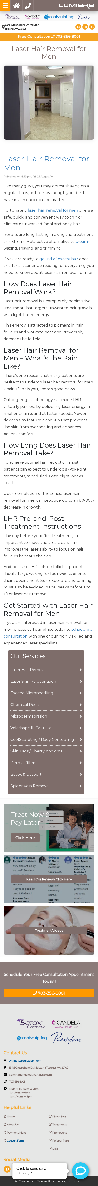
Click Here (25, 838)
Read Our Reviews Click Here (49, 879)
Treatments (59, 1124)
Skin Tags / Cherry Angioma (36, 751)
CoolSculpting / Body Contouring (42, 739)
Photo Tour (59, 1116)
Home (10, 1116)
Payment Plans (16, 1132)
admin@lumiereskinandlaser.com (30, 1074)
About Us (12, 1124)
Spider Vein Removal (30, 786)
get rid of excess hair (58, 259)
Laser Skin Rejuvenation (33, 681)
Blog (55, 1148)
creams (82, 241)
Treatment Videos (49, 930)
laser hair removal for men (53, 210)
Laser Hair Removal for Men (46, 163)
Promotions (59, 1132)
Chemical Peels (24, 704)
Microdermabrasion (28, 716)
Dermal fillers (23, 763)
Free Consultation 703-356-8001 (49, 36)
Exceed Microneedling (31, 693)
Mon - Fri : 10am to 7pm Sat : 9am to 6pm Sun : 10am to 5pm (24, 1092)
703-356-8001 (51, 993)
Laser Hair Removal (28, 670)
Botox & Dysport (26, 774)
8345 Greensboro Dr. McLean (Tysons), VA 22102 (38, 1067)
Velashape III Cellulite (31, 728)
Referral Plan (60, 1140)
